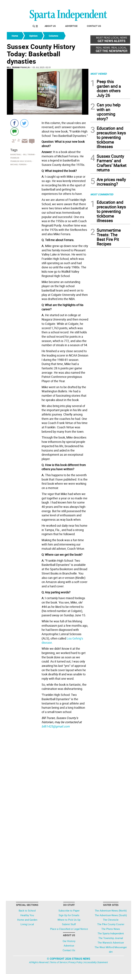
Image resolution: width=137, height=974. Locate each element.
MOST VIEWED (98, 73)
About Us (50, 26)
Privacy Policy (75, 962)
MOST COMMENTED (101, 194)
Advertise (71, 26)
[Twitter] (24, 123)
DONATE (122, 3)
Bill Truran (13, 67)
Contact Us (94, 26)
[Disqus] (47, 772)
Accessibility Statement (96, 962)
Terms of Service (58, 962)
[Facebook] (14, 123)
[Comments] (14, 131)
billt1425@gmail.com (56, 726)
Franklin (25, 67)
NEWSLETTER (103, 3)
